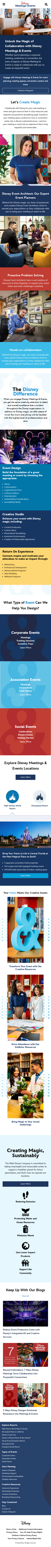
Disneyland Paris (8, 1444)
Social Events (7, 1461)
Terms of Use (11, 1529)
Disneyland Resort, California (13, 1432)
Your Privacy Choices (16, 1538)
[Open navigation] (4, 4)
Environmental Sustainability (12, 1476)
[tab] (12, 800)
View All (25, 1296)
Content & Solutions (9, 1494)
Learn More (25, 647)
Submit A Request (25, 90)
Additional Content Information (30, 1529)
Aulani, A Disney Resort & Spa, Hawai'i (16, 1438)
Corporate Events (8, 1455)
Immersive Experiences (10, 1488)
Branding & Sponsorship (11, 1497)
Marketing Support (9, 1473)
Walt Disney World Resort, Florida (14, 1429)
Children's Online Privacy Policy (24, 1535)
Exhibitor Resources (9, 1479)
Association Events (9, 1458)
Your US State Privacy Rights (31, 1532)
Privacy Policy (11, 1532)
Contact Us (6, 1509)
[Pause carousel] (48, 12)
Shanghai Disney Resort (11, 1447)
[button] (46, 4)
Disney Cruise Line (9, 1435)
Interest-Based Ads (34, 1538)
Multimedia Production (10, 1491)
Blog (4, 1506)
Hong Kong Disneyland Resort (13, 1441)
